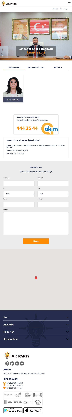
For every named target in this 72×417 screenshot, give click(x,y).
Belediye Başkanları (36, 67)
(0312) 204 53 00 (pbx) (14, 385)
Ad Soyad (6, 178)
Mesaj (5, 209)
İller (61, 9)
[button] (36, 278)
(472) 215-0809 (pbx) (20, 150)
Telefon (40, 178)
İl (4, 188)
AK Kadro (58, 67)
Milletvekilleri (14, 67)
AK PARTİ (55, 9)
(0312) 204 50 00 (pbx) (14, 383)
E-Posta (40, 199)
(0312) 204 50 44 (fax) (14, 388)
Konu (5, 199)
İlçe (39, 188)
